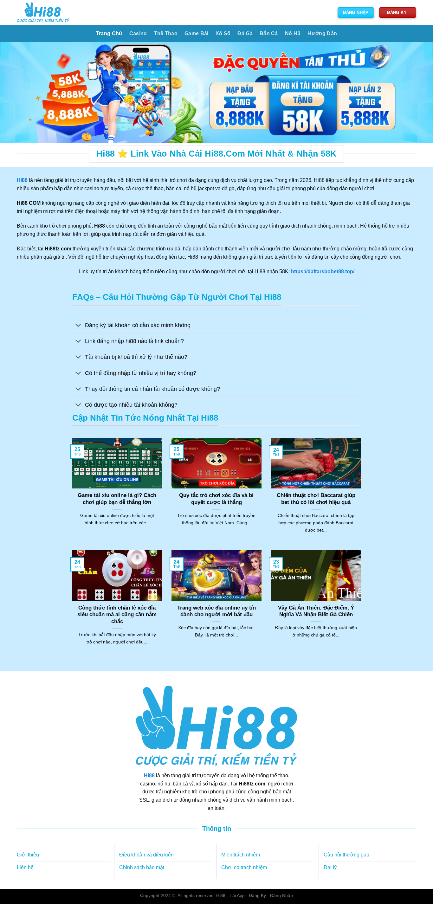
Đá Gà (245, 33)
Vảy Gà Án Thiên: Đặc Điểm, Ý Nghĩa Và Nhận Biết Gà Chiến (316, 611)
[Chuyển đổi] (78, 326)
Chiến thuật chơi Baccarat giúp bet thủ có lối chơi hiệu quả (316, 498)
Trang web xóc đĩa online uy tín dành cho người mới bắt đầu (216, 611)
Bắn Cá (269, 33)
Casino (138, 33)
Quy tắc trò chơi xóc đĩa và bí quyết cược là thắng (216, 498)
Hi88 (149, 775)
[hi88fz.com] (43, 12)
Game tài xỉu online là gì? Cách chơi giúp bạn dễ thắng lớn (117, 498)
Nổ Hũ (293, 33)
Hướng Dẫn (322, 33)
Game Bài (196, 33)
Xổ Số (223, 33)
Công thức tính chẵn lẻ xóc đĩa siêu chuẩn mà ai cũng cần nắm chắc (117, 614)
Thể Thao (166, 33)
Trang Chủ (109, 33)
